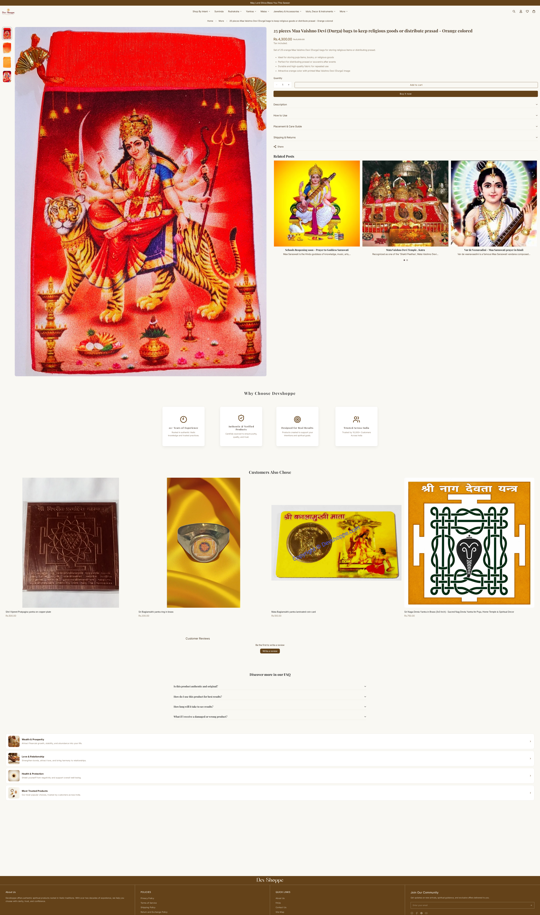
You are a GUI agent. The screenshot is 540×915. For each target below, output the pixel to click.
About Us (280, 898)
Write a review (270, 651)
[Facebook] (416, 913)
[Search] (514, 11)
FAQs (278, 903)
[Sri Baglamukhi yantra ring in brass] (204, 543)
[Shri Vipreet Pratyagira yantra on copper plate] (71, 543)
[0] (534, 11)
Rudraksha (233, 11)
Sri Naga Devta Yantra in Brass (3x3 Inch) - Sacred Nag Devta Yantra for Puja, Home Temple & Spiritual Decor (459, 612)
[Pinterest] (421, 913)
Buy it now (406, 93)
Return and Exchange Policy (154, 912)
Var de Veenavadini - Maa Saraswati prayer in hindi (493, 250)
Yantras (250, 11)
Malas (264, 11)
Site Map (280, 912)
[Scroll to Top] (534, 899)
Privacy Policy (147, 898)
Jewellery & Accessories (286, 11)
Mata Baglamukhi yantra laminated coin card (293, 612)
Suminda (219, 11)
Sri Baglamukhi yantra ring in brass (156, 612)
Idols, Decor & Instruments (319, 11)
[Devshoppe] (8, 11)
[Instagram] (412, 913)
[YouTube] (426, 913)
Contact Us (281, 907)
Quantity (278, 78)
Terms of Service (149, 903)
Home (210, 21)
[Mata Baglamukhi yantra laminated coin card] (336, 543)
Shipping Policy (148, 907)
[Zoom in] (260, 33)
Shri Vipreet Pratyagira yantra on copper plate (28, 612)
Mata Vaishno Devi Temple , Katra (405, 250)
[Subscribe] (531, 905)
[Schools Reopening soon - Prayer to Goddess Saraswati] (317, 204)
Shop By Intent (200, 11)
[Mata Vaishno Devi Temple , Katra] (405, 204)
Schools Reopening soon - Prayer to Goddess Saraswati (317, 250)
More (342, 11)
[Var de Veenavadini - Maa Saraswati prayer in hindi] (494, 204)
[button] (404, 260)
